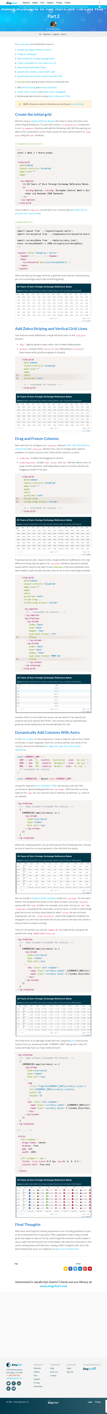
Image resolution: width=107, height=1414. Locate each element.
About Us (54, 1372)
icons (73, 1040)
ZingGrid (55, 34)
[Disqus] (22, 1325)
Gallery (35, 2)
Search (63, 34)
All (40, 34)
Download (38, 1386)
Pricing (59, 2)
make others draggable (54, 91)
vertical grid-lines (48, 87)
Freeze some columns (27, 91)
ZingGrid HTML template (44, 898)
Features (26, 2)
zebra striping (28, 87)
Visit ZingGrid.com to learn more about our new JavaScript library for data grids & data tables (53, 7)
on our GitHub (77, 104)
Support (50, 2)
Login (69, 1368)
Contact (67, 2)
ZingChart (47, 34)
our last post (24, 44)
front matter (27, 739)
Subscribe (100, 1409)
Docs (42, 2)
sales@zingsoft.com (14, 1378)
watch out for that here (66, 1249)
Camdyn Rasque (54, 29)
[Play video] (53, 536)
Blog (52, 1368)
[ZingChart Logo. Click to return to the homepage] (12, 2)
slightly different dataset (43, 121)
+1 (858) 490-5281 (13, 1375)
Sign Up (70, 1372)
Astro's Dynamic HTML (59, 96)
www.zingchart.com (53, 1286)
